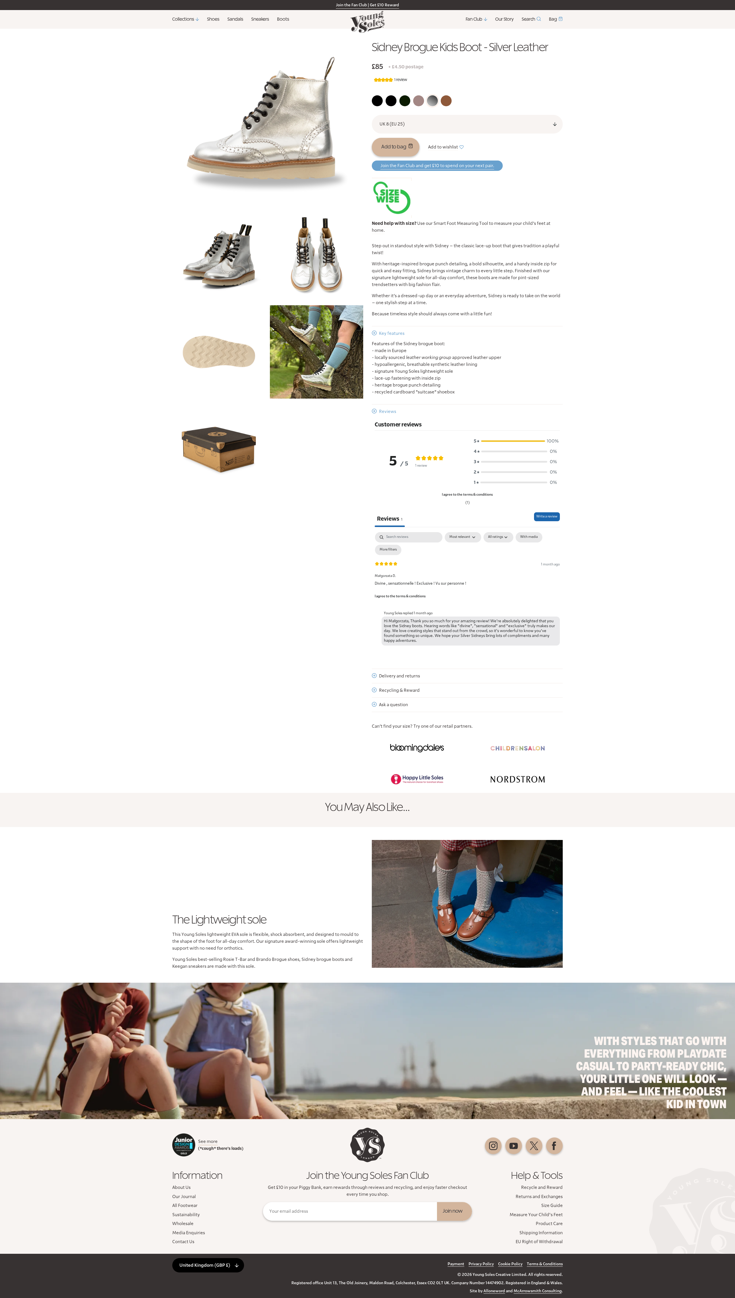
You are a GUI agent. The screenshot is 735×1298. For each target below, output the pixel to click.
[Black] (377, 100)
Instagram (493, 1145)
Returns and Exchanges (539, 1196)
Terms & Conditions (545, 1264)
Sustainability (186, 1214)
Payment (456, 1264)
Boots (283, 19)
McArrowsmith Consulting (538, 1291)
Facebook (554, 1145)
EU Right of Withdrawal (539, 1241)
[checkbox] (529, 537)
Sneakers (260, 19)
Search (528, 19)
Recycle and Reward (542, 1187)
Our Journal (184, 1196)
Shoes (213, 19)
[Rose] (418, 100)
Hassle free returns (339, 5)
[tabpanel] (467, 590)
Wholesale (183, 1223)
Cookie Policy (510, 1264)
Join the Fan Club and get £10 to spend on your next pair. (437, 165)
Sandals (235, 19)
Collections (183, 19)
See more (208, 1141)
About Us (181, 1187)
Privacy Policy (481, 1264)
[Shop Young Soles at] (417, 748)
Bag (553, 19)
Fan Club (474, 19)
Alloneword (494, 1291)
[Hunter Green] (404, 100)
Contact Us (183, 1241)
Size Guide (552, 1205)
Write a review (547, 516)
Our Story (504, 19)
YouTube (513, 1145)
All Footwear (185, 1205)
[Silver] (432, 100)
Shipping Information (541, 1233)
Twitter (534, 1145)
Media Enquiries (188, 1233)
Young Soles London (367, 22)
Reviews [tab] (390, 519)
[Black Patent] (391, 100)
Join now (453, 1211)
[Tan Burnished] (446, 100)
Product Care (549, 1223)
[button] (515, 441)
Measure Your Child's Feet (536, 1214)
